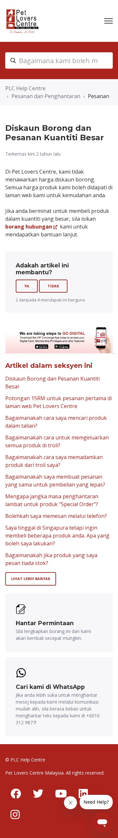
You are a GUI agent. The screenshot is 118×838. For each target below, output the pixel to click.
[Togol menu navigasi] (108, 20)
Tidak (53, 285)
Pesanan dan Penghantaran (45, 96)
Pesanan (98, 96)
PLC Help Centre (25, 88)
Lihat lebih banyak (30, 578)
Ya (26, 285)
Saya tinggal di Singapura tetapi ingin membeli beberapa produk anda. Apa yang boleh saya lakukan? (57, 535)
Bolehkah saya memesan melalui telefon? (56, 516)
